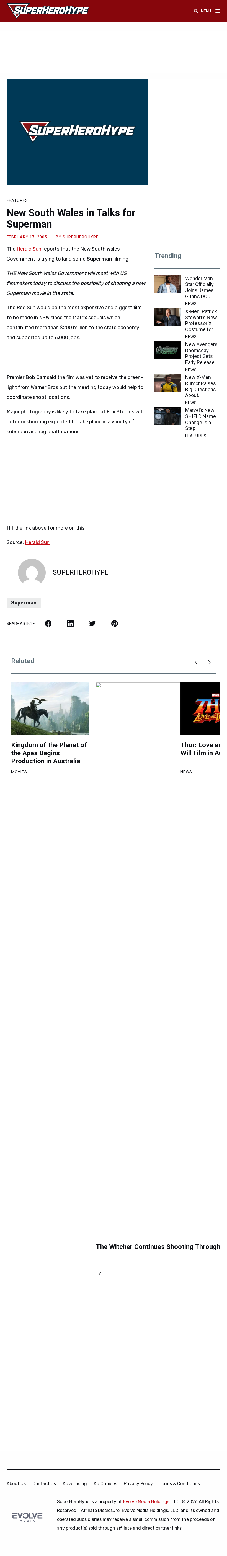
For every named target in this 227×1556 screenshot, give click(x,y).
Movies (19, 772)
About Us (16, 1483)
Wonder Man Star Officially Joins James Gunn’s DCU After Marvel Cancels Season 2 (199, 287)
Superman (24, 603)
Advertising (75, 1483)
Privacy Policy (138, 1483)
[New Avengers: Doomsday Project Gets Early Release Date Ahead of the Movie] (167, 350)
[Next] (209, 662)
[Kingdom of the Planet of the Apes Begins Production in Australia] (50, 708)
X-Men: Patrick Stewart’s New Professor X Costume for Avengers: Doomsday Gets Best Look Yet (202, 320)
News (191, 304)
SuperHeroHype (81, 237)
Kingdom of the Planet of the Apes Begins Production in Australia (49, 753)
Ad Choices (105, 1483)
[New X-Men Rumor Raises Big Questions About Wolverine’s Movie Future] (167, 383)
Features (17, 200)
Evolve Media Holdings (146, 1501)
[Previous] (196, 662)
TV (98, 1273)
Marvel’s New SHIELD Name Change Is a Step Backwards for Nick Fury (201, 419)
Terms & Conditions (179, 1483)
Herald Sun (29, 249)
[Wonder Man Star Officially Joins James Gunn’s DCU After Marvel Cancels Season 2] (167, 284)
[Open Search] (196, 11)
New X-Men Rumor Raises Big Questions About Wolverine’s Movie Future (200, 386)
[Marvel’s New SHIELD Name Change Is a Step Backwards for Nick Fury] (167, 416)
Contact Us (44, 1483)
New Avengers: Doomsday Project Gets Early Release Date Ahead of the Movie (202, 353)
